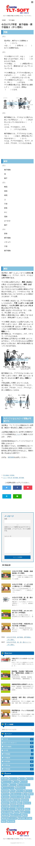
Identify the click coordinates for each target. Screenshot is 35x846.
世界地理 (5, 791)
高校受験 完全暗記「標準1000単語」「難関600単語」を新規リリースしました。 (23, 673)
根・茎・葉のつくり (9, 809)
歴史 (28, 809)
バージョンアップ (8, 788)
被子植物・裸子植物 (18, 477)
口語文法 (5, 797)
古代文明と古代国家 (18, 797)
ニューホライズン (24, 784)
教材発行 (5, 803)
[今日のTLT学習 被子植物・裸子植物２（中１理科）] (6, 496)
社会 (17, 812)
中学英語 (18, 769)
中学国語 (18, 754)
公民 (25, 794)
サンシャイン (7, 781)
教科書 (14, 803)
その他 (18, 750)
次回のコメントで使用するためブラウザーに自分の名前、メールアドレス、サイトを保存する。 (17, 528)
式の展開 (17, 800)
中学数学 (18, 758)
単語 (31, 794)
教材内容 (25, 800)
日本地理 (5, 806)
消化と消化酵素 (7, 812)
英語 (25, 815)
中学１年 (9, 477)
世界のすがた (21, 788)
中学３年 (5, 794)
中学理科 (12, 475)
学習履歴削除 (7, 800)
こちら (18, 434)
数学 (20, 803)
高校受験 (11, 821)
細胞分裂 (5, 815)
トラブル (24, 781)
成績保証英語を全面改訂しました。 (23, 684)
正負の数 (21, 809)
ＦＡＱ (18, 739)
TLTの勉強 (6, 475)
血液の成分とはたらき (9, 818)
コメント (7, 536)
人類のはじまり (16, 794)
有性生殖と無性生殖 (18, 806)
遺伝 (4, 821)
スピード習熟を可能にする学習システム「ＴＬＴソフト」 (17, 838)
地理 (28, 797)
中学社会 (18, 765)
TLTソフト (14, 778)
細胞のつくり (25, 812)
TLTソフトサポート (18, 743)
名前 (5, 519)
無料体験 (11, 457)
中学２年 (29, 791)
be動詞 (5, 778)
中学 (13, 791)
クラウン (30, 778)
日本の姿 (27, 803)
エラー (22, 778)
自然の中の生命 (16, 815)
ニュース (13, 784)
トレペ (5, 477)
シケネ (16, 781)
